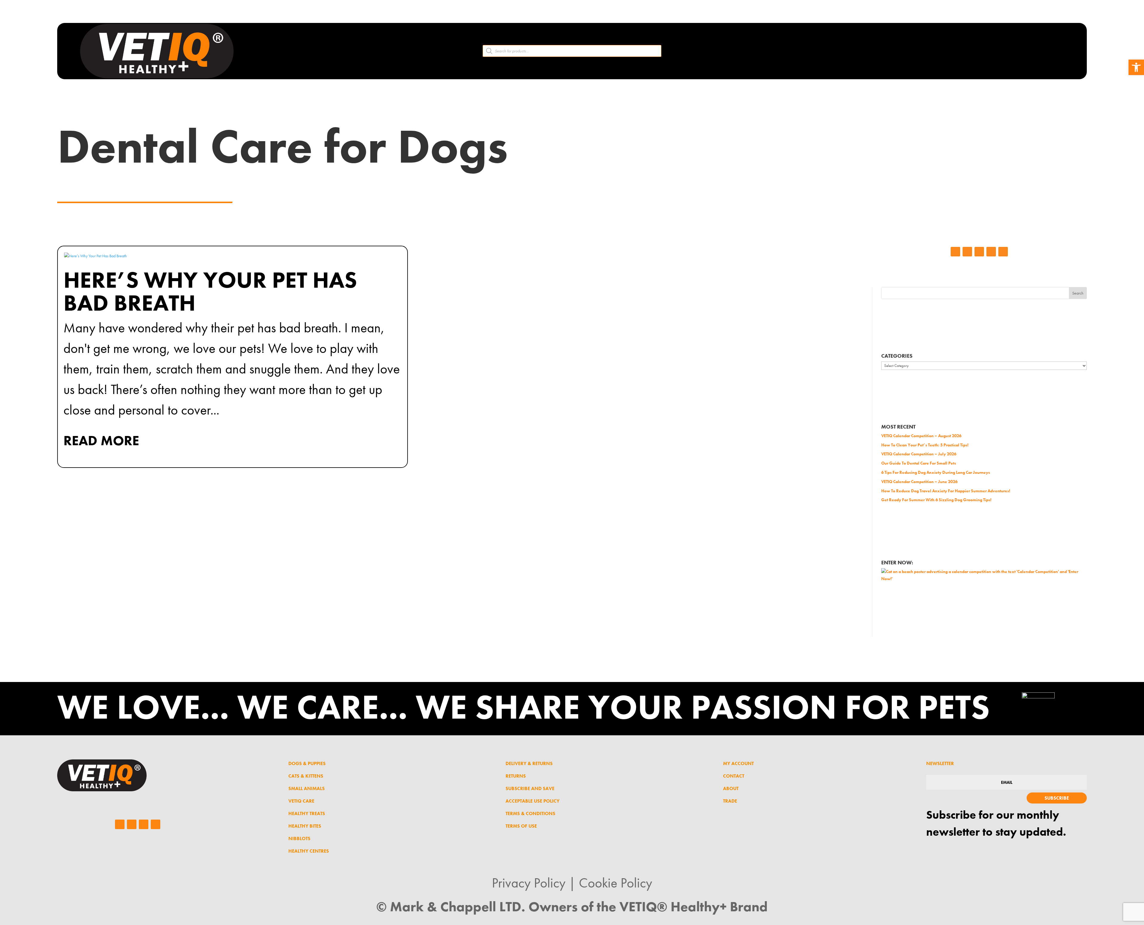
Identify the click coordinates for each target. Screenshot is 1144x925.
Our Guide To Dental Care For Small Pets (918, 463)
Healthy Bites (304, 826)
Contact (733, 776)
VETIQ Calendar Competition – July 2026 (918, 454)
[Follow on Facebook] (955, 251)
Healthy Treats (306, 813)
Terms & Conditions (530, 813)
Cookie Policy (615, 883)
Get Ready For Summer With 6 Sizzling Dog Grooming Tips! (936, 499)
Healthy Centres (308, 851)
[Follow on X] (991, 251)
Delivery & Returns (529, 763)
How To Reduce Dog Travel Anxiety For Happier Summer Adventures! (945, 490)
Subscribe (1056, 798)
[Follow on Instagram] (967, 251)
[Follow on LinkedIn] (979, 251)
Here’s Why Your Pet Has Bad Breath (210, 291)
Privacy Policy (528, 883)
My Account (738, 763)
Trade (730, 801)
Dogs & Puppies (307, 763)
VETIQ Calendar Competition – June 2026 (919, 481)
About (731, 788)
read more (101, 440)
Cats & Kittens (305, 776)
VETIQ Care (301, 801)
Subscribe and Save (530, 788)
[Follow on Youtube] (1003, 251)
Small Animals (306, 788)
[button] (1136, 67)
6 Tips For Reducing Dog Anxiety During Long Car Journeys (935, 472)
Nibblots (299, 838)
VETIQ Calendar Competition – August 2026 (921, 435)
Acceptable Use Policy (532, 801)
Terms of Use (521, 826)
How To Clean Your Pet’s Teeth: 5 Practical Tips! (925, 445)
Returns (516, 776)
